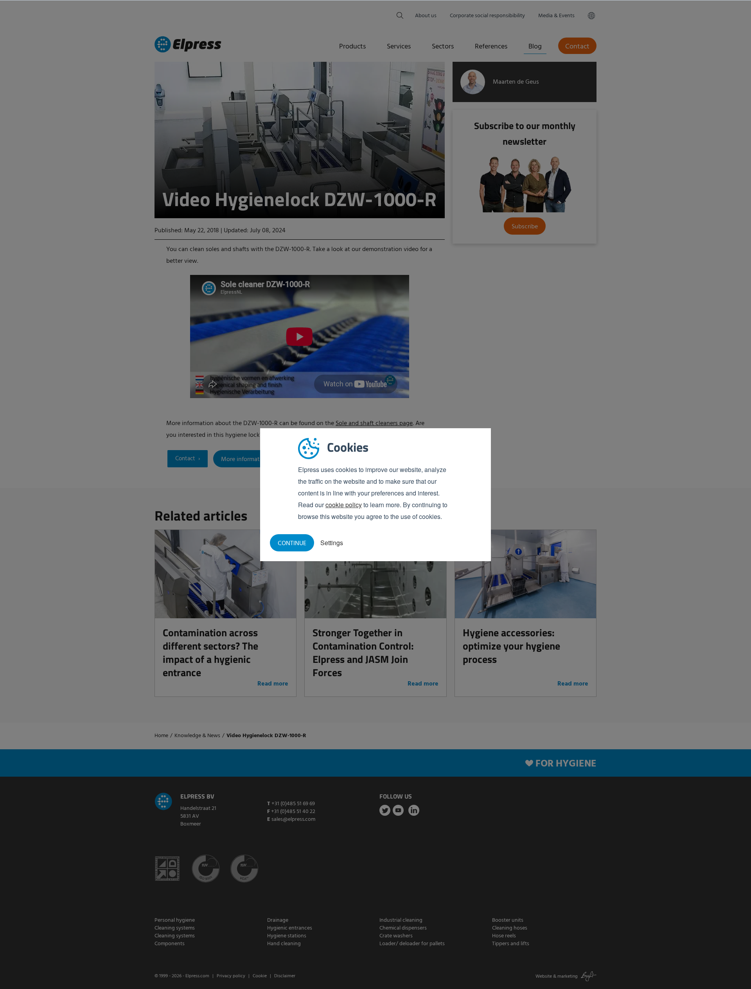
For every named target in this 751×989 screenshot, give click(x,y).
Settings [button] (331, 542)
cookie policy (343, 504)
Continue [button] (292, 543)
